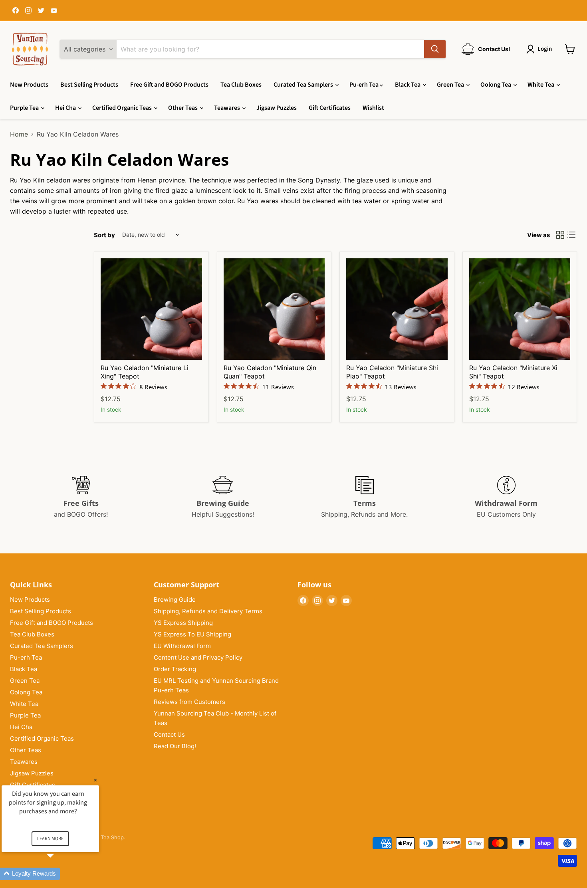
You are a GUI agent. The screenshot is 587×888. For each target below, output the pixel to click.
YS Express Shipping (183, 622)
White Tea (541, 84)
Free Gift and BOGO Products (169, 84)
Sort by (104, 235)
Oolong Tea (496, 84)
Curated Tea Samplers (304, 84)
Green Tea (451, 84)
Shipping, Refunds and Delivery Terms (208, 611)
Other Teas (183, 107)
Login (544, 49)
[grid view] (560, 234)
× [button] (95, 780)
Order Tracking (175, 669)
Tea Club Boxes (241, 84)
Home (19, 134)
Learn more (50, 838)
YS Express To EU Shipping (192, 634)
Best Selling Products (89, 84)
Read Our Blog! (175, 746)
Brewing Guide (175, 599)
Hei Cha (66, 107)
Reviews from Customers (189, 702)
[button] (60, 874)
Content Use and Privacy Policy (198, 657)
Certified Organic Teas (122, 107)
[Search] (435, 49)
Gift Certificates (330, 107)
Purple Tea (25, 107)
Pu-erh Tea (364, 84)
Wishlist (373, 107)
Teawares (227, 107)
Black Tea (408, 84)
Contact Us (169, 734)
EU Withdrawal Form (182, 646)
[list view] (571, 234)
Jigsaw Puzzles (276, 107)
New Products (29, 84)
